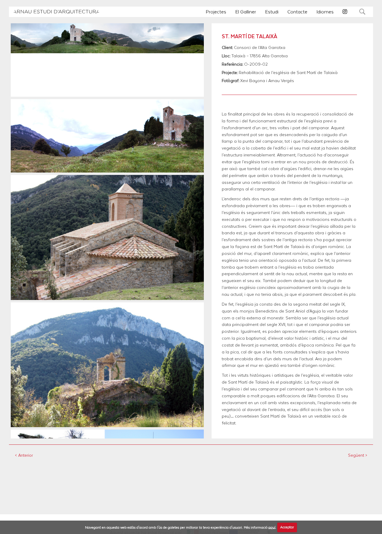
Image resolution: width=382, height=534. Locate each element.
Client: (227, 47)
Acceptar (287, 527)
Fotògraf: (230, 80)
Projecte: (230, 72)
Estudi (271, 11)
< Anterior (24, 455)
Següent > (357, 455)
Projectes (216, 11)
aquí (271, 527)
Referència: (232, 64)
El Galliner (245, 11)
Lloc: (226, 56)
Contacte (297, 11)
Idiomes (325, 11)
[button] (56, 11)
